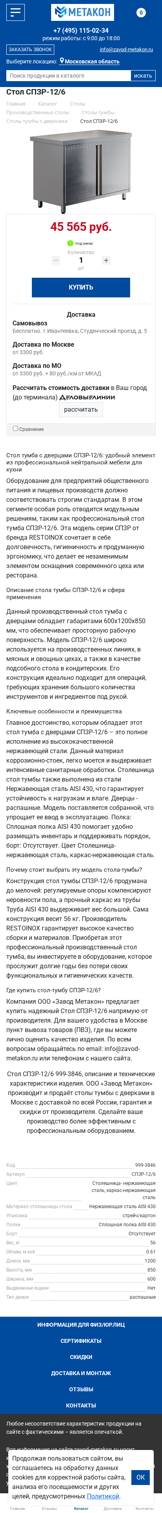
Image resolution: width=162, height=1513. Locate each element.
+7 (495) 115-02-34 (81, 30)
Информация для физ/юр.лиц (81, 1325)
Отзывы (81, 1389)
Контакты (81, 1405)
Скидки (81, 1357)
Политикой (103, 1496)
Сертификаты (81, 1341)
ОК (140, 1477)
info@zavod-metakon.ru (126, 49)
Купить (81, 287)
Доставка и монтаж (81, 1373)
